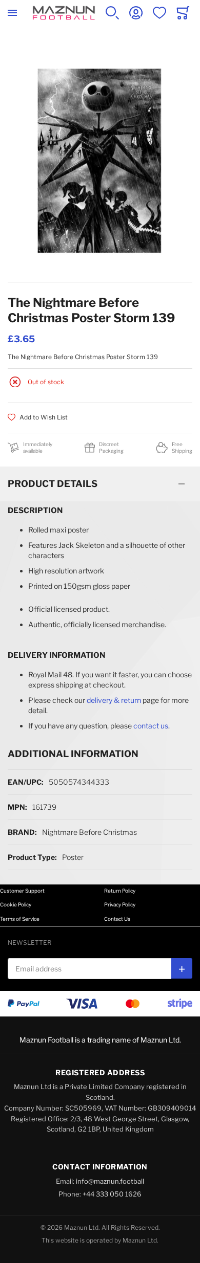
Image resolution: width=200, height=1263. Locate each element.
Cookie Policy (15, 904)
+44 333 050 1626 (112, 1194)
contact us (150, 725)
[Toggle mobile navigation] (12, 13)
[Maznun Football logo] (63, 13)
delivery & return (114, 700)
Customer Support (22, 891)
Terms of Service (19, 919)
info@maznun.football (110, 1181)
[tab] (100, 484)
